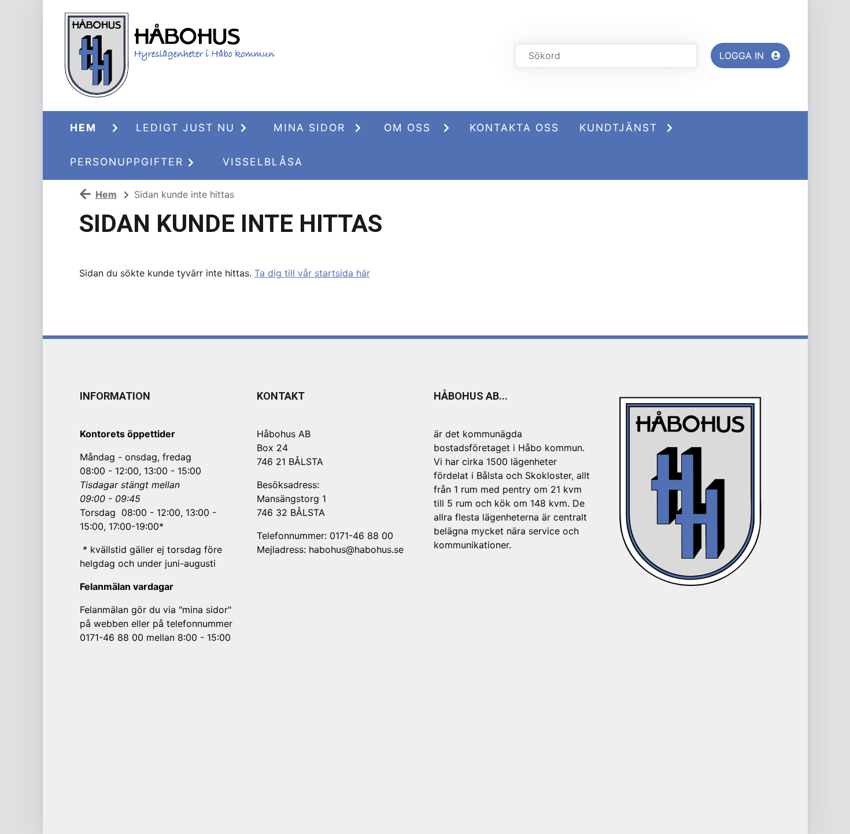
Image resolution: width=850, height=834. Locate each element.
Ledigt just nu (182, 127)
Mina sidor (309, 127)
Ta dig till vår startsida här (312, 273)
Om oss (407, 127)
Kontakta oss (514, 127)
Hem (83, 127)
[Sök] (684, 56)
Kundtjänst (618, 127)
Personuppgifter (122, 162)
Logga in (743, 55)
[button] (120, 128)
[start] (180, 55)
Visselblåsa (263, 162)
